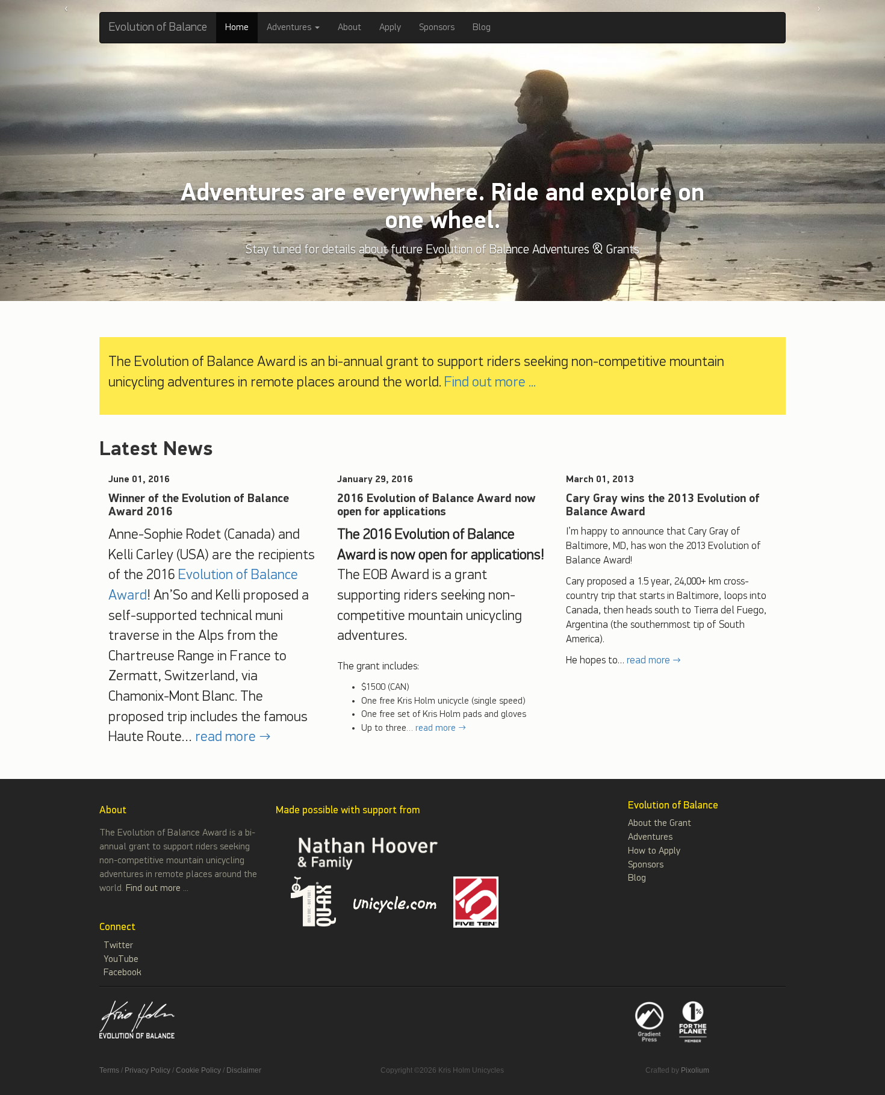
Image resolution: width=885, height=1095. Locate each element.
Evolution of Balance (158, 28)
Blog (482, 28)
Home (237, 28)
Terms (109, 1070)
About (349, 28)
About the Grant (659, 823)
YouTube (121, 959)
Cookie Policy (198, 1070)
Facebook (122, 973)
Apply (390, 28)
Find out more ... (490, 382)
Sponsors (437, 28)
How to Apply (654, 851)
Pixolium (695, 1070)
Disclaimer (243, 1070)
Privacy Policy (147, 1070)
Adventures (650, 837)
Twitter (118, 946)
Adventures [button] (290, 28)
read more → (233, 737)
